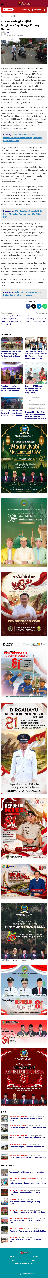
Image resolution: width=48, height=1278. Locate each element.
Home (12, 1257)
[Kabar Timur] (24, 3)
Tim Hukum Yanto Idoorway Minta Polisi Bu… (28, 1231)
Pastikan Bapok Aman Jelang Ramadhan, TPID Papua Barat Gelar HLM (10, 388)
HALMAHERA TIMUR (21, 1218)
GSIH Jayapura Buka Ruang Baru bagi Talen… (24, 1202)
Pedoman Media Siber (23, 1264)
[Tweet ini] (33, 306)
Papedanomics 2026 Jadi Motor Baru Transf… (24, 1193)
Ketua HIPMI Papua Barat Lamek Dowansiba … (27, 1129)
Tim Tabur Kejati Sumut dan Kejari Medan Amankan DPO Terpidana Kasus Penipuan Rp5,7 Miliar (36, 354)
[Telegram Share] (39, 306)
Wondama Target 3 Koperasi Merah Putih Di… (26, 1148)
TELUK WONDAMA (21, 1116)
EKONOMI (12, 1116)
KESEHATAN (13, 1237)
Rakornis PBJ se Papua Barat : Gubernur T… (27, 1157)
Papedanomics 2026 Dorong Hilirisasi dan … (27, 1212)
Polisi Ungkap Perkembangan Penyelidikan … (27, 1184)
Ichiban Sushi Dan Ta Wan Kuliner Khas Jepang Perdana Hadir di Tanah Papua (11, 354)
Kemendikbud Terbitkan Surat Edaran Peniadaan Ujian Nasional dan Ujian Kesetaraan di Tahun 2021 (35, 415)
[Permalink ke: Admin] (3, 34)
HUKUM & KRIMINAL (21, 1179)
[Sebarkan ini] (28, 306)
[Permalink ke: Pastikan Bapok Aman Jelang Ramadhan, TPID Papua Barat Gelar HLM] (12, 373)
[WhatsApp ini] (44, 306)
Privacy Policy (35, 1260)
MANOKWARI (32, 1179)
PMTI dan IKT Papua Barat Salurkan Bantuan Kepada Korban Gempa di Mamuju (11, 413)
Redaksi (35, 1257)
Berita (11, 1179)
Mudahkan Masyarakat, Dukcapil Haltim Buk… (25, 1221)
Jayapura (12, 1199)
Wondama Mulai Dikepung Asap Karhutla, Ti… (26, 1173)
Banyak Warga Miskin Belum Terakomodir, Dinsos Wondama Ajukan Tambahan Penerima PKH (11, 318)
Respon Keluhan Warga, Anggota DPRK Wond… (25, 1119)
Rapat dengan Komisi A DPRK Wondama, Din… (26, 1240)
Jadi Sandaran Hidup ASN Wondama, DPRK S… (27, 1138)
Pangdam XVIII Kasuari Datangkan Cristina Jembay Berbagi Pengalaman (34, 389)
